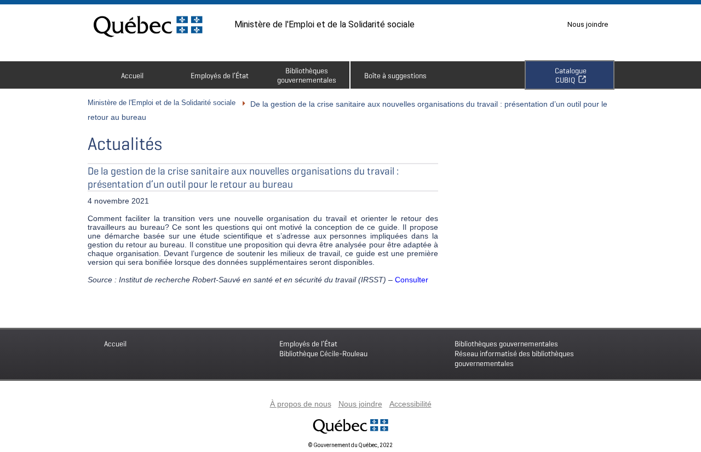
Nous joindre (587, 24)
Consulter (411, 279)
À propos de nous (300, 403)
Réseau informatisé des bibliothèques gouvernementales (514, 353)
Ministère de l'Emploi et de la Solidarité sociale (324, 24)
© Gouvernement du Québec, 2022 (350, 445)
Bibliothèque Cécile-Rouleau (323, 348)
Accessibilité (410, 403)
